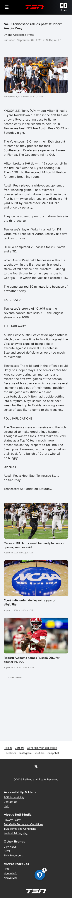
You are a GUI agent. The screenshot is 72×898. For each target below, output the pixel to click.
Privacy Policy (12, 819)
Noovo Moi (10, 877)
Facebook (10, 753)
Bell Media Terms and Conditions (23, 824)
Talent (8, 747)
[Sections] (6, 7)
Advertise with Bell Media (42, 747)
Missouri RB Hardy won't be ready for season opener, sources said (34, 545)
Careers (19, 747)
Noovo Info (10, 873)
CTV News (10, 846)
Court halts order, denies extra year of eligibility (29, 602)
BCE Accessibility (14, 797)
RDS (6, 869)
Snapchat (53, 753)
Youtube (39, 753)
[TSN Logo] (34, 7)
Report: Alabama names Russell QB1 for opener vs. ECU (31, 660)
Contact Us (10, 801)
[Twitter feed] (36, 766)
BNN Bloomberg (13, 855)
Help (6, 806)
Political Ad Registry (16, 833)
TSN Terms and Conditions (20, 828)
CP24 (7, 851)
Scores (64, 10)
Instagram (25, 753)
